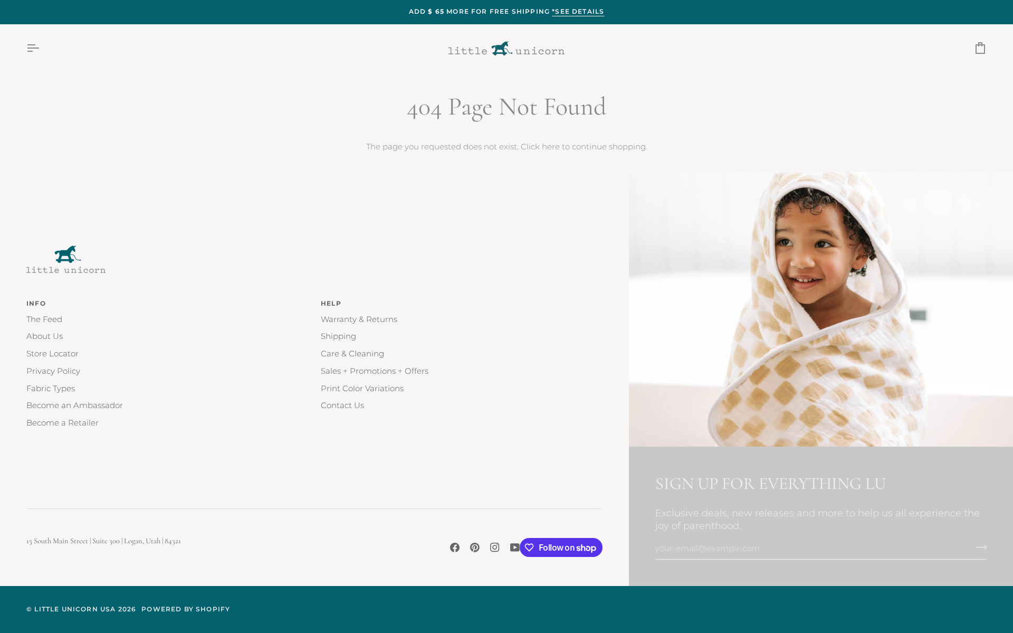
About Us (44, 336)
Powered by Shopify (185, 609)
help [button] (331, 303)
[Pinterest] (475, 547)
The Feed (44, 319)
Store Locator (52, 353)
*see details (578, 11)
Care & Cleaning (352, 353)
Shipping (338, 336)
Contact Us (342, 405)
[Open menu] (42, 48)
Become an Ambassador (74, 405)
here (551, 147)
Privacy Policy (53, 371)
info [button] (36, 303)
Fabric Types (50, 388)
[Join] (978, 546)
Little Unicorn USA (75, 609)
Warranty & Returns (359, 319)
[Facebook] (455, 547)
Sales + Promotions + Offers (374, 371)
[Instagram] (495, 547)
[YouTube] (515, 547)
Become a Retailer (62, 423)
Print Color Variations (362, 388)
